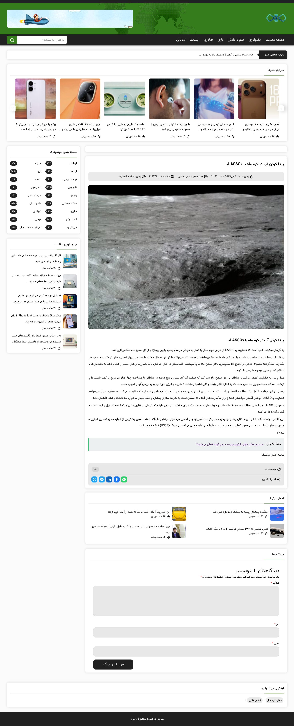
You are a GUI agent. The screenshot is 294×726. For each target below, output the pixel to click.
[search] (12, 40)
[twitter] (94, 479)
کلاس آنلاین (255, 700)
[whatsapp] (124, 479)
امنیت (26, 163)
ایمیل (275, 643)
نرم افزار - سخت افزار (26, 228)
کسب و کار (62, 219)
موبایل (180, 39)
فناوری (208, 39)
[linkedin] (109, 479)
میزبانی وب (62, 228)
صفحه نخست (275, 39)
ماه (95, 469)
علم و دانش (236, 39)
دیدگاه (275, 583)
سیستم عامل (26, 195)
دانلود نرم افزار (274, 700)
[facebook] (117, 479)
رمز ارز (61, 195)
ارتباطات (62, 163)
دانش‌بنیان (27, 187)
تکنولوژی (255, 39)
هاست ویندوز (146, 719)
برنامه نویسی (62, 179)
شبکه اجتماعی (62, 203)
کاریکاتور (26, 211)
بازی (220, 39)
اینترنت (194, 39)
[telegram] (102, 479)
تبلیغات (26, 179)
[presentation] (281, 108)
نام (276, 624)
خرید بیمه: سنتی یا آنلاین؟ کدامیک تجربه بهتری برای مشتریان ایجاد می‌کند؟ (212, 55)
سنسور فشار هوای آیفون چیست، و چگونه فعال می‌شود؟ (230, 444)
